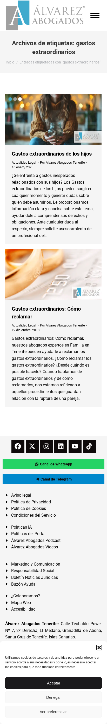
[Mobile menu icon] (95, 15)
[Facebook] (17, 446)
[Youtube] (75, 446)
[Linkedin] (60, 446)
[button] (99, 647)
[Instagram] (46, 446)
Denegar (53, 697)
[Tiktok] (89, 446)
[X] (32, 446)
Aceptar (53, 683)
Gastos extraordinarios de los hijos (52, 154)
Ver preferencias (54, 711)
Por (62, 162)
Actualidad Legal (24, 162)
